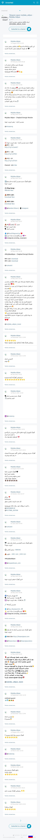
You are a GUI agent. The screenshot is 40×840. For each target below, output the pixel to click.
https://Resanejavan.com (21, 636)
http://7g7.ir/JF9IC (11, 154)
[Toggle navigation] (36, 2)
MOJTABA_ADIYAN (12, 510)
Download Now (9, 197)
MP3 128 (15, 554)
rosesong (11, 416)
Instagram (25, 208)
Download (14, 259)
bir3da (15, 165)
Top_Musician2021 (14, 609)
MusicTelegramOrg (14, 233)
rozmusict (9, 265)
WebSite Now (9, 190)
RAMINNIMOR (10, 508)
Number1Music (13, 208)
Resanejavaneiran (26, 641)
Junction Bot (16, 836)
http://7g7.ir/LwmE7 (11, 147)
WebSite (18, 550)
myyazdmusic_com (14, 563)
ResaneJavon (12, 641)
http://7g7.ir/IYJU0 (11, 161)
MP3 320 (23, 554)
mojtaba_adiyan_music (13, 324)
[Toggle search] (34, 2)
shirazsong (9, 126)
